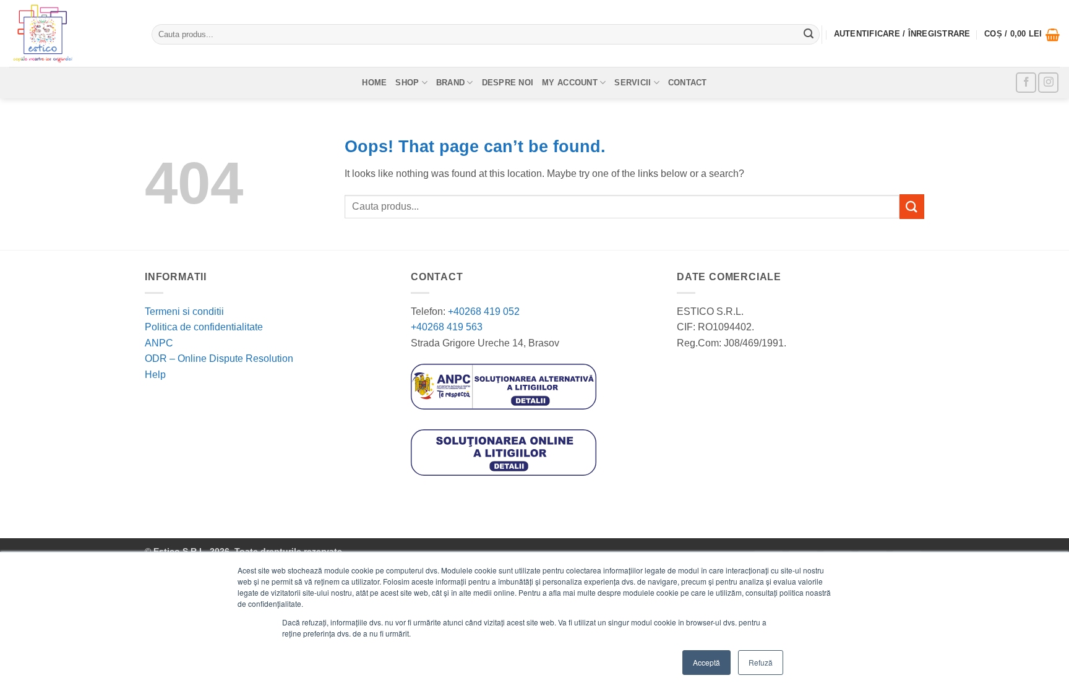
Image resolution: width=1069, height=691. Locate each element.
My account (570, 82)
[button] (1022, 34)
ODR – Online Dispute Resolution (219, 358)
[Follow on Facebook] (1026, 82)
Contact (687, 82)
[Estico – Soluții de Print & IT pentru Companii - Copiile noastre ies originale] (71, 33)
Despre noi (508, 82)
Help (155, 374)
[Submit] (808, 34)
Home (374, 82)
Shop (407, 82)
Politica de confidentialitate (204, 327)
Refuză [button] (761, 662)
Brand (450, 82)
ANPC (159, 343)
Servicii (632, 82)
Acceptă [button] (706, 662)
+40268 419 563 (447, 327)
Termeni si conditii (184, 311)
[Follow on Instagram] (1048, 82)
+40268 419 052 (482, 311)
